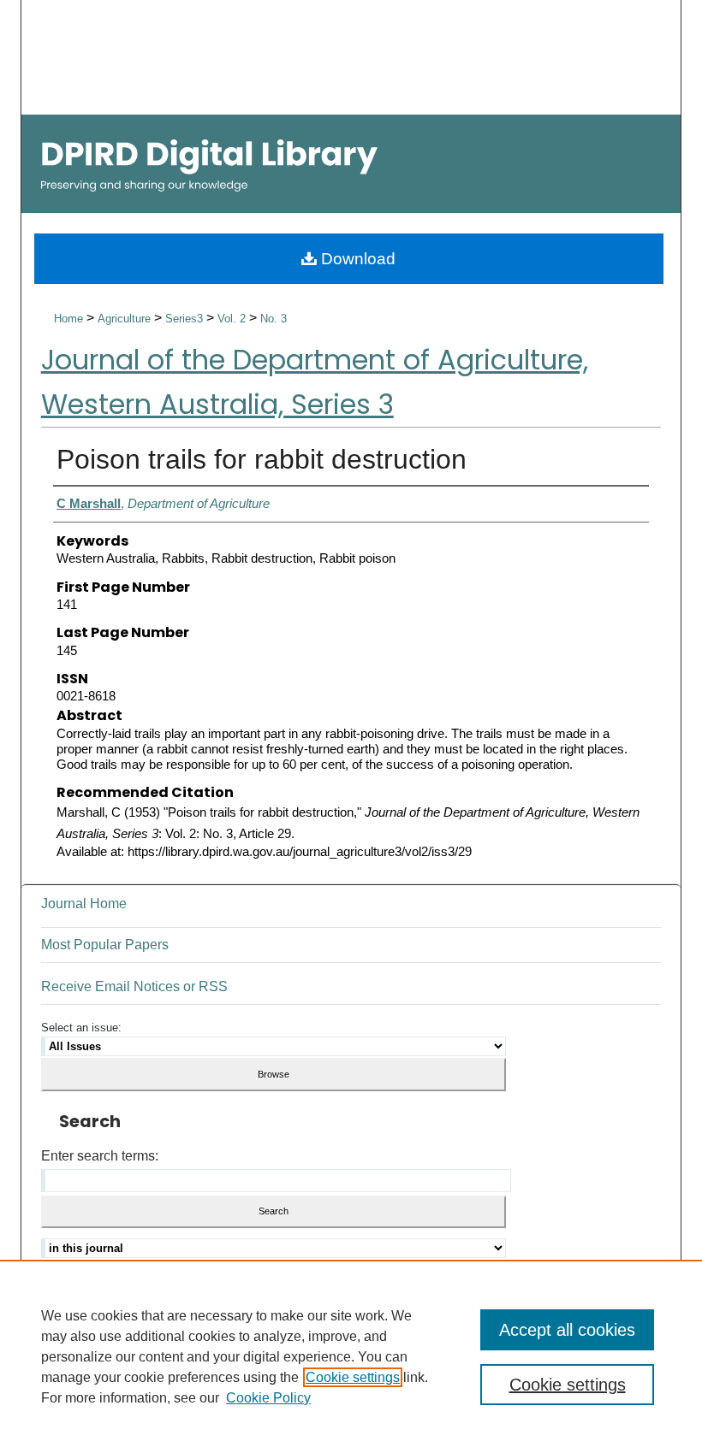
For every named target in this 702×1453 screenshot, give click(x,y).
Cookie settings (353, 1377)
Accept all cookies (567, 1329)
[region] (351, 1356)
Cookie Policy (268, 1398)
